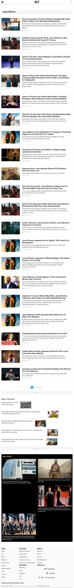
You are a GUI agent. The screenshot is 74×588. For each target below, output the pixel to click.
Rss (42, 578)
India (3, 551)
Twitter (51, 573)
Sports (3, 565)
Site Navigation (42, 560)
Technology (5, 562)
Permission (23, 554)
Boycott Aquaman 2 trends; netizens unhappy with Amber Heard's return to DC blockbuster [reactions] (46, 20)
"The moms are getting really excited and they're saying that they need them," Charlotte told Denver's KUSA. (44, 192)
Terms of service (24, 560)
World (3, 557)
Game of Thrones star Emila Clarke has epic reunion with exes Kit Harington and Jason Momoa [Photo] (46, 115)
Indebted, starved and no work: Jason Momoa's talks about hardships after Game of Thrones (44, 39)
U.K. (20, 576)
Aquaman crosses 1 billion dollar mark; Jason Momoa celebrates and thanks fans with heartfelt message (44, 297)
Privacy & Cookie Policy (27, 562)
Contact (39, 562)
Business (4, 560)
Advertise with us (24, 551)
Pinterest (51, 578)
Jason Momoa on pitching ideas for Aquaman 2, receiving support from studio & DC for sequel (46, 133)
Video (3, 577)
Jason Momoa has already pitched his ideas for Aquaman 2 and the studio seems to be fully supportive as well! (43, 138)
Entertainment (6, 568)
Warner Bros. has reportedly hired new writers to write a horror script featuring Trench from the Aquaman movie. (43, 246)
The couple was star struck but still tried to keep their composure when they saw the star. (44, 375)
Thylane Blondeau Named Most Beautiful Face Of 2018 (44, 333)
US (2, 554)
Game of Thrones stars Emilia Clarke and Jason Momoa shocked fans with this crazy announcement (45, 205)
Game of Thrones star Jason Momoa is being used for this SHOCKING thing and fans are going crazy (45, 187)
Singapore (22, 573)
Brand (39, 554)
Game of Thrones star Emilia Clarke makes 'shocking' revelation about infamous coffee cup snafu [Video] (44, 98)
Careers (39, 557)
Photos (3, 574)
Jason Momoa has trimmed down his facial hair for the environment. (43, 173)
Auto (2, 571)
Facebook (50, 569)
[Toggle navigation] (2, 2)
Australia (22, 567)
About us (40, 551)
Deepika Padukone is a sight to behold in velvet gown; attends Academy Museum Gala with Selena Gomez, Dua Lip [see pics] (54, 509)
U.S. (20, 579)
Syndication (23, 557)
